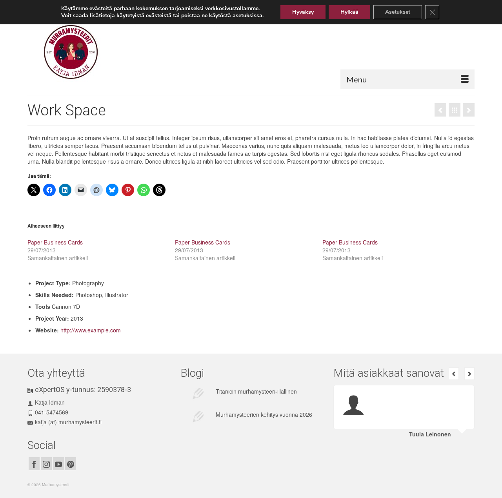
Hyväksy (303, 12)
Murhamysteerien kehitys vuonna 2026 (264, 414)
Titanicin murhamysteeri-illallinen (256, 391)
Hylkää (349, 12)
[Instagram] (46, 463)
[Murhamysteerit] (100, 52)
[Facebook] (34, 463)
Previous (454, 373)
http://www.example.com (90, 330)
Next (469, 373)
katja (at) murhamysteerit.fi (68, 422)
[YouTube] (58, 463)
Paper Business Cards (55, 242)
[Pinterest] (70, 463)
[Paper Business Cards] (440, 110)
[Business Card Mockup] (469, 110)
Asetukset (397, 12)
